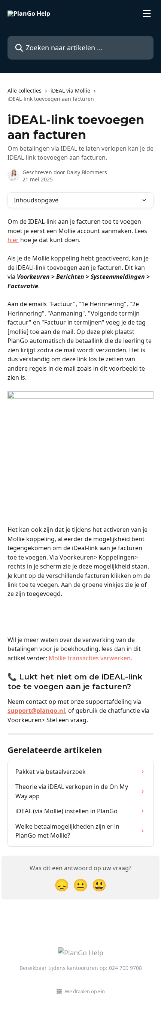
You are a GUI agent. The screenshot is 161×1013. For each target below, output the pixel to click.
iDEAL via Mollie (70, 90)
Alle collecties (24, 90)
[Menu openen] (147, 13)
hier (13, 240)
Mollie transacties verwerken (90, 658)
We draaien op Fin (85, 991)
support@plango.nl (36, 710)
